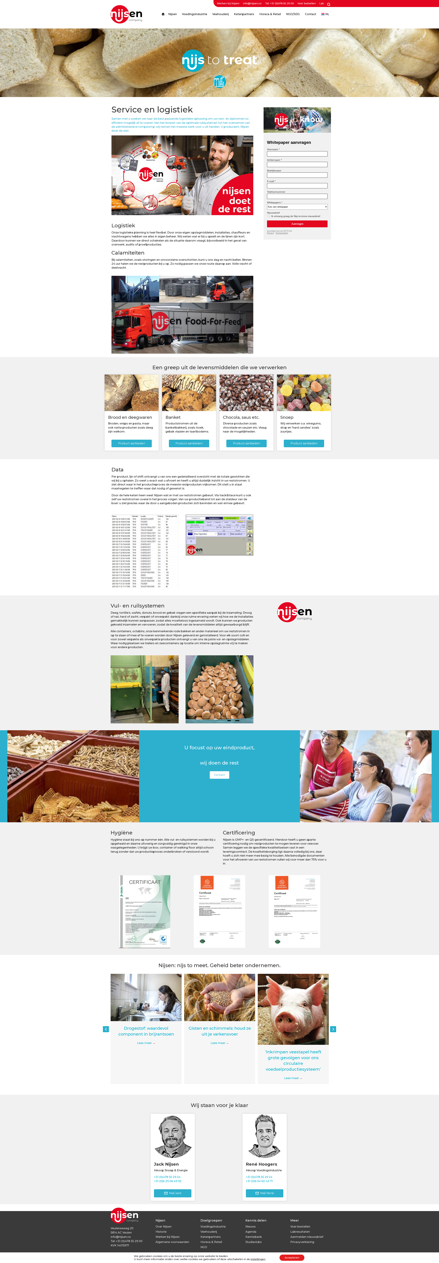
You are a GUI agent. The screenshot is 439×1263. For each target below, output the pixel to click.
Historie (161, 1231)
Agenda (250, 1231)
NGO (203, 1247)
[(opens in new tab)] (144, 911)
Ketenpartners (210, 1236)
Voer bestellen (307, 3)
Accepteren (292, 1257)
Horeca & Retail (211, 1242)
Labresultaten (300, 1231)
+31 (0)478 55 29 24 (259, 1177)
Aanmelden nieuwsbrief (306, 1236)
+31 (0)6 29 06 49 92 (167, 1181)
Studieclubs (253, 1242)
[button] (106, 1029)
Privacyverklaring (302, 1242)
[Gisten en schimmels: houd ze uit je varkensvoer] (146, 997)
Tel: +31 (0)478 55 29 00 (279, 3)
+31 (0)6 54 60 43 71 (259, 1181)
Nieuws (250, 1226)
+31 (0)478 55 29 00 (129, 1241)
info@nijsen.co (252, 3)
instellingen (258, 1259)
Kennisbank (253, 1236)
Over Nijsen (163, 1226)
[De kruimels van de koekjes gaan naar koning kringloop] (293, 997)
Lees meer (146, 1043)
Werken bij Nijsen (228, 3)
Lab (321, 3)
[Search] (328, 5)
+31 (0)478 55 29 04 (167, 1177)
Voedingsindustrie (213, 1226)
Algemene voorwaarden (172, 1242)
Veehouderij (208, 1231)
